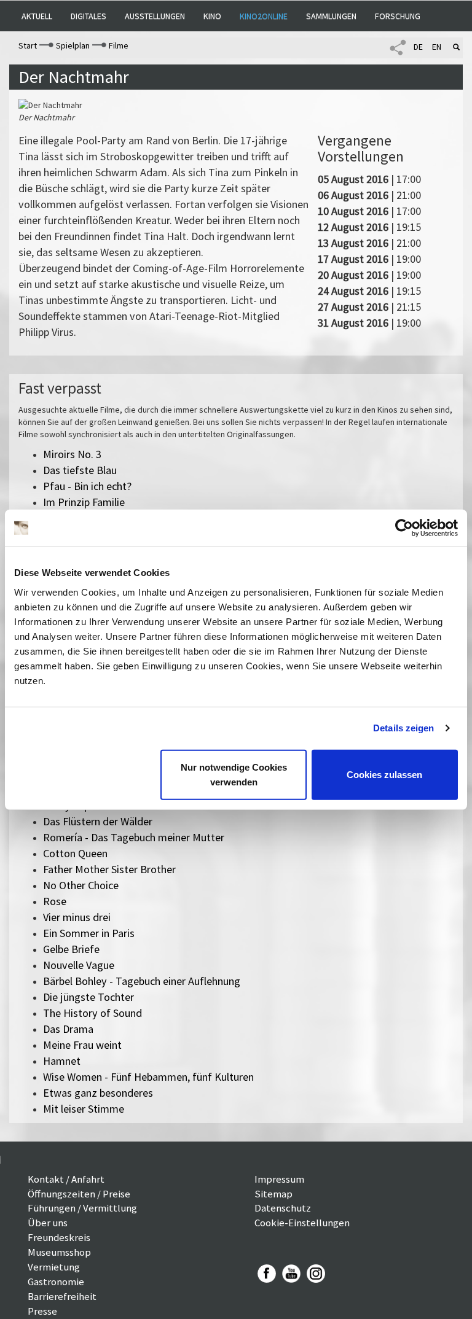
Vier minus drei (77, 917)
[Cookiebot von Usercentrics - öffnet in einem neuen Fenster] (404, 528)
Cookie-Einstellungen (302, 1222)
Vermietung (54, 1267)
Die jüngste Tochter (88, 997)
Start (27, 45)
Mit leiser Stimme (83, 1109)
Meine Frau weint (82, 1045)
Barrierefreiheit (62, 1296)
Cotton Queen (75, 853)
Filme (118, 45)
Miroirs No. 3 (72, 454)
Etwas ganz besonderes (98, 1093)
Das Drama (68, 1029)
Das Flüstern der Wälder (97, 821)
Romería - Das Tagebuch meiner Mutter (133, 837)
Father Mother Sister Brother (109, 869)
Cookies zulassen (384, 774)
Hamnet (62, 1061)
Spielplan (73, 45)
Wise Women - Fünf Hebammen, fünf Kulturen (148, 1077)
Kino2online (264, 15)
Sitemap (273, 1193)
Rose (54, 901)
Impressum (279, 1179)
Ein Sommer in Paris (89, 933)
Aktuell (37, 15)
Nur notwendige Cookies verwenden (234, 774)
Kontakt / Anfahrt (66, 1179)
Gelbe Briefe (71, 949)
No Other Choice (81, 885)
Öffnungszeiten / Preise (79, 1193)
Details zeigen (403, 728)
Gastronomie (56, 1281)
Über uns (48, 1222)
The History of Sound (92, 1013)
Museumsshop (59, 1252)
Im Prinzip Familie (84, 502)
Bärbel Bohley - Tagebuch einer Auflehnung (141, 981)
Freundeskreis (59, 1237)
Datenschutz (282, 1208)
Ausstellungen (155, 15)
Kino (212, 15)
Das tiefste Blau (80, 470)
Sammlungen (331, 15)
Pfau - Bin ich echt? (87, 486)
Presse (42, 1311)
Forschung (397, 15)
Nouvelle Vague (78, 965)
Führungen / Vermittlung (82, 1208)
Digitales (88, 15)
